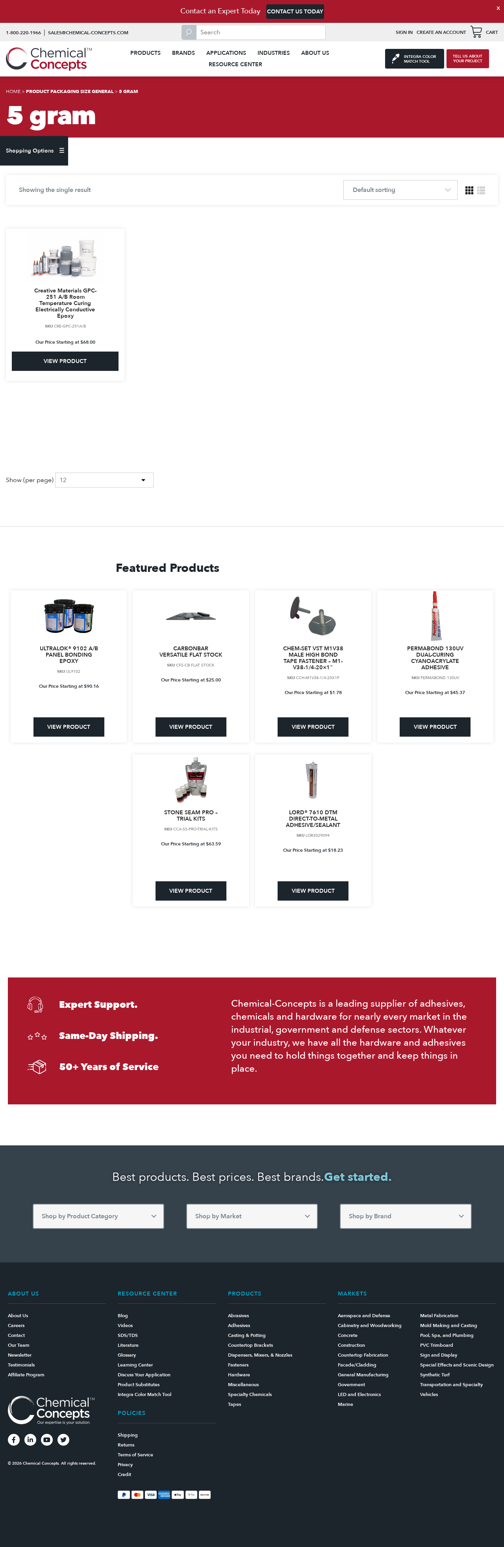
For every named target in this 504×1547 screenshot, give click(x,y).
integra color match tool (420, 59)
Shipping (128, 1435)
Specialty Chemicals (250, 1394)
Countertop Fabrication (363, 1355)
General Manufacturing (363, 1375)
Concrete (348, 1335)
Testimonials (21, 1365)
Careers (16, 1325)
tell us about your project (467, 59)
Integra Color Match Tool (144, 1394)
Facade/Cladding (357, 1365)
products (145, 53)
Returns (126, 1445)
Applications (226, 53)
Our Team (19, 1345)
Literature (128, 1345)
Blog (123, 1315)
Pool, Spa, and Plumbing (447, 1335)
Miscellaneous (243, 1384)
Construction (351, 1345)
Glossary (127, 1355)
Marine (345, 1404)
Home (13, 91)
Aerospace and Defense (364, 1315)
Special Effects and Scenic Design (457, 1365)
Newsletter (20, 1355)
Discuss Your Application (144, 1375)
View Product (65, 361)
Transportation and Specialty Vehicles (451, 1389)
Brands (183, 53)
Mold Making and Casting (448, 1325)
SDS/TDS (128, 1335)
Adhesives (239, 1325)
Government (351, 1384)
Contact (16, 1335)
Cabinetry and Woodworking (370, 1325)
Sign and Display (438, 1355)
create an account (441, 32)
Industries (274, 53)
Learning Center (135, 1365)
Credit (124, 1474)
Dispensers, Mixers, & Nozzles (260, 1355)
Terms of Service (135, 1455)
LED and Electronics (359, 1394)
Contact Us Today (295, 11)
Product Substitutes (138, 1384)
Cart (492, 32)
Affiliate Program (26, 1375)
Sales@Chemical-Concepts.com (88, 33)
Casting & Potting (247, 1335)
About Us (315, 53)
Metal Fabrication (439, 1315)
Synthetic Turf (435, 1375)
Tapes (234, 1404)
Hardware (239, 1375)
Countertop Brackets (250, 1345)
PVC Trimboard (436, 1345)
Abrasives (238, 1315)
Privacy (125, 1464)
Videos (125, 1325)
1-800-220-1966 (23, 33)
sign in (404, 32)
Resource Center (235, 64)
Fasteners (238, 1365)
